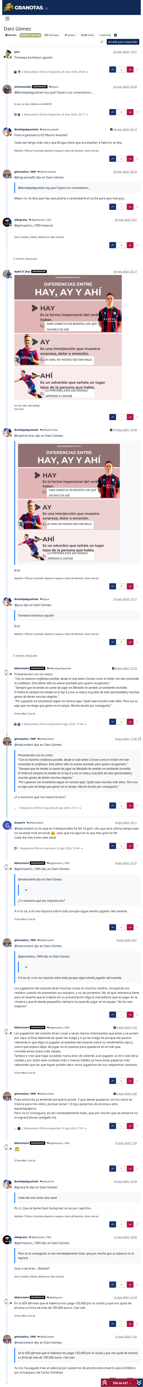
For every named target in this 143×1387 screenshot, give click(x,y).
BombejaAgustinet (26, 129)
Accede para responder (123, 42)
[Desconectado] (8, 54)
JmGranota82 (22, 86)
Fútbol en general (30, 35)
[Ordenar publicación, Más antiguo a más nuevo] (102, 42)
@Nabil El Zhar (50, 430)
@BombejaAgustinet (60, 668)
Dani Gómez (54, 177)
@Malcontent (47, 739)
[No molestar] (8, 89)
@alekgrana (55, 1297)
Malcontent (21, 668)
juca (17, 51)
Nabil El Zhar (22, 271)
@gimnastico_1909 (41, 219)
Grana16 (19, 822)
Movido (12, 35)
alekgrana (20, 219)
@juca (54, 86)
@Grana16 (48, 1181)
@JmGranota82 (50, 129)
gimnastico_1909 (25, 171)
